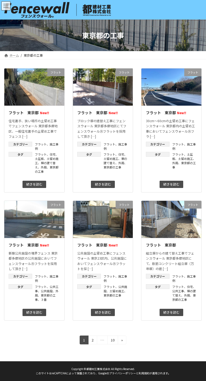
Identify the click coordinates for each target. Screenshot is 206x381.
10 (113, 340)
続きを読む (34, 184)
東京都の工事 (112, 167)
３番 (44, 299)
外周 (44, 167)
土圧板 (39, 158)
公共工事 (178, 291)
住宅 (53, 154)
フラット (41, 144)
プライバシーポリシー (122, 373)
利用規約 (144, 373)
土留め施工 (111, 158)
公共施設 (47, 291)
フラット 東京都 (29, 112)
